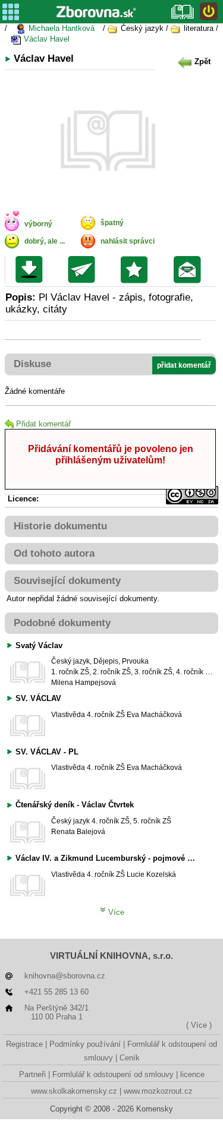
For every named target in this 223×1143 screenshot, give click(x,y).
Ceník (130, 1057)
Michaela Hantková (60, 28)
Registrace (24, 1044)
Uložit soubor (31, 269)
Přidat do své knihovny (137, 269)
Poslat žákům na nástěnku (190, 269)
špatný (112, 223)
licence (192, 1074)
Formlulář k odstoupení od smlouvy (113, 1074)
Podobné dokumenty (62, 623)
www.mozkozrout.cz (158, 1091)
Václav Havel (45, 38)
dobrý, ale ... (44, 241)
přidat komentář (184, 365)
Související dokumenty (67, 580)
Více (115, 912)
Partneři (32, 1074)
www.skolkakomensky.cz (74, 1091)
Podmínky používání (85, 1044)
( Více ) (199, 1025)
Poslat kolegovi (84, 269)
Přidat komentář (43, 423)
